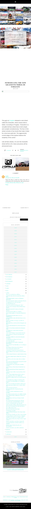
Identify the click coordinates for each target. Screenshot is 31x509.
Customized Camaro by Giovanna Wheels (14, 350)
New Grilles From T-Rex (11, 407)
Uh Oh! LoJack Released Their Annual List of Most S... (15, 370)
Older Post (24, 207)
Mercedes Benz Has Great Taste (13, 409)
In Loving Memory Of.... (11, 303)
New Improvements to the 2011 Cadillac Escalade (16, 394)
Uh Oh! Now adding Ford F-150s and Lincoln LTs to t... (16, 378)
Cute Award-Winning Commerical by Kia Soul (15, 332)
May (7, 290)
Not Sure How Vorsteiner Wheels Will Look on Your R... (15, 307)
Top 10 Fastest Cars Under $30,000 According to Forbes (16, 345)
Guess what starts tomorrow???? (12, 348)
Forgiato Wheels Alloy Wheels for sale (14, 182)
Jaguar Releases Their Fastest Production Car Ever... (15, 367)
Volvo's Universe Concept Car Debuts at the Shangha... (15, 335)
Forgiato (11, 120)
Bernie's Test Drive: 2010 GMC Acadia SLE (15, 427)
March (8, 429)
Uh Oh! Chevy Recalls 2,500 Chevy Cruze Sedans (16, 414)
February (9, 431)
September (9, 281)
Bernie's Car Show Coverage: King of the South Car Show (15, 500)
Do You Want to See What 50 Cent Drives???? (15, 379)
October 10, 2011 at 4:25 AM (12, 177)
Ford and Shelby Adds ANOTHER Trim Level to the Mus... (16, 318)
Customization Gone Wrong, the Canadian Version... (15, 365)
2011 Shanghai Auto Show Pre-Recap (13, 339)
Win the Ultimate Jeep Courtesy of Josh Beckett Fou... (16, 352)
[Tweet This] (15, 150)
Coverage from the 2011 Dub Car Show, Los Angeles (15, 423)
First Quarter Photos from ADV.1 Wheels (14, 347)
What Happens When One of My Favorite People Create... (16, 419)
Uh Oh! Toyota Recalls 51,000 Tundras (14, 311)
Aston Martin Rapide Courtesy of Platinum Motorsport (14, 299)
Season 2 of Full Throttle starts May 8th (14, 403)
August (8, 283)
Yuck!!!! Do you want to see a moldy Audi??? (15, 417)
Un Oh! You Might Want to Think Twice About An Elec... (16, 357)
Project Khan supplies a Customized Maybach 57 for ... (16, 313)
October (8, 279)
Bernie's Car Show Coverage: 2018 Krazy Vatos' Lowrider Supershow (15, 469)
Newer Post (7, 207)
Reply (6, 184)
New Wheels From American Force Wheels (15, 400)
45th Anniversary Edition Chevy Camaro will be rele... (15, 385)
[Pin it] (18, 150)
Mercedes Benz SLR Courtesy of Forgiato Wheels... (14, 309)
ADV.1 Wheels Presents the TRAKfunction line (15, 497)
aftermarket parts (24, 150)
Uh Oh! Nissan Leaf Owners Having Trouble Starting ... (15, 398)
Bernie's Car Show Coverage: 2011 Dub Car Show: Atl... (15, 321)
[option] (15, 38)
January (8, 434)
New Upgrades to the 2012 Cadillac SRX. (14, 375)
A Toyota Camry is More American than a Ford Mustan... (15, 372)
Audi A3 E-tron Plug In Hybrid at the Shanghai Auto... (15, 328)
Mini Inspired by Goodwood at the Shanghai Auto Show (16, 323)
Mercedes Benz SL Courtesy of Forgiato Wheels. (16, 300)
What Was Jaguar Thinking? (11, 362)
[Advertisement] (15, 64)
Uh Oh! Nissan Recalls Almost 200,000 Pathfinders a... (14, 316)
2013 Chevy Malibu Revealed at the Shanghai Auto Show (15, 337)
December (9, 274)
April (7, 292)
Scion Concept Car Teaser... (12, 387)
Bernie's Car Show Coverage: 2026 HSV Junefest (15, 37)
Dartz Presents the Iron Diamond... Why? (14, 305)
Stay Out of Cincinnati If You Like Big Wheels (15, 406)
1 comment (8, 150)
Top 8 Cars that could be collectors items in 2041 (16, 404)
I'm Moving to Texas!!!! (10, 410)
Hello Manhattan (21, 504)
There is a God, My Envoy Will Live (13, 294)
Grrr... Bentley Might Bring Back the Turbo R (15, 374)
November (9, 276)
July (7, 286)
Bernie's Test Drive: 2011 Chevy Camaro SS (15, 421)
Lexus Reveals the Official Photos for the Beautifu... (14, 392)
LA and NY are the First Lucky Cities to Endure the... (15, 359)
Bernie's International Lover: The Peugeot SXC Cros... (16, 326)
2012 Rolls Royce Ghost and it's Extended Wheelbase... (14, 331)
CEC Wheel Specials (10, 340)
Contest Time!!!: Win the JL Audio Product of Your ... (16, 354)
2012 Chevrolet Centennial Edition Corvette (15, 401)
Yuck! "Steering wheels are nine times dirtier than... (15, 296)
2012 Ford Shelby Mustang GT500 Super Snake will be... (15, 412)
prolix (6, 176)
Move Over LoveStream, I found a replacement (15, 383)
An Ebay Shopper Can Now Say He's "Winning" (15, 415)
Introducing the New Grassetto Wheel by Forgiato (14, 389)
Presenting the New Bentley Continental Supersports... (14, 343)
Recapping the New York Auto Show (13, 302)
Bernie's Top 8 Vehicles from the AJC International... (13, 425)
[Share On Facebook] (12, 150)
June (7, 288)
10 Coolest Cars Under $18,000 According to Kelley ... (15, 382)
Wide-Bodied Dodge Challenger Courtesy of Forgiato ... (15, 396)
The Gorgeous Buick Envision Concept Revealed (16, 361)
